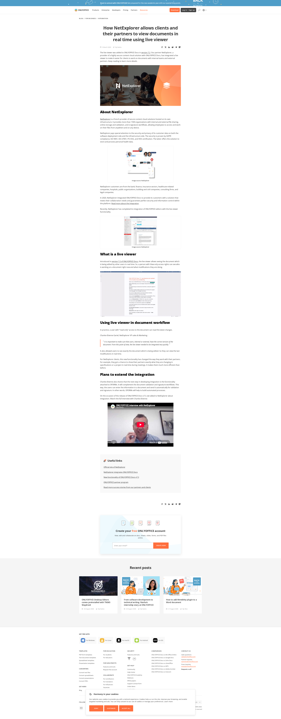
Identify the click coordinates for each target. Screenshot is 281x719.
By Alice (185, 609)
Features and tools (109, 667)
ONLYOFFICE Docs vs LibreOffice (162, 663)
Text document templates (87, 658)
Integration (103, 18)
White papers (131, 681)
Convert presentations (86, 678)
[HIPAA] (129, 659)
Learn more (168, 701)
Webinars (130, 678)
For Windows (90, 640)
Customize (111, 708)
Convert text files (84, 672)
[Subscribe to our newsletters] (81, 708)
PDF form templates (85, 655)
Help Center (131, 672)
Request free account (110, 670)
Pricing (125, 10)
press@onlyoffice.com (188, 666)
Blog (81, 18)
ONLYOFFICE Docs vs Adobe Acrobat (163, 669)
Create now (161, 545)
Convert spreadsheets (86, 675)
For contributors (108, 679)
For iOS (160, 640)
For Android (144, 640)
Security (130, 651)
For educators (107, 658)
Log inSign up (188, 10)
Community (131, 669)
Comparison (156, 651)
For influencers (108, 685)
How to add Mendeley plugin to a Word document (181, 601)
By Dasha (118, 47)
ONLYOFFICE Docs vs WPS (159, 666)
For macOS (125, 640)
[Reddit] (172, 47)
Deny (96, 708)
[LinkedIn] (169, 47)
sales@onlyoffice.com (188, 657)
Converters (83, 669)
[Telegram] (176, 47)
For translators (108, 682)
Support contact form (134, 684)
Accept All (126, 708)
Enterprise (105, 10)
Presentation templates (86, 663)
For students (107, 655)
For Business (90, 18)
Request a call (186, 669)
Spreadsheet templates (86, 660)
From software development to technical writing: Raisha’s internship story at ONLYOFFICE (139, 602)
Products (95, 10)
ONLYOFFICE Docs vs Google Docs (162, 658)
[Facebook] (162, 47)
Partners (134, 10)
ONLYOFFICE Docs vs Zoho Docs (161, 660)
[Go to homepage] (82, 10)
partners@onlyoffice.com (189, 662)
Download (174, 10)
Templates (83, 651)
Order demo (131, 686)
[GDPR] (134, 659)
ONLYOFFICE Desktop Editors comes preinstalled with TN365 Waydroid (96, 602)
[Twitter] (165, 47)
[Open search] (199, 10)
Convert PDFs (83, 681)
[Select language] (204, 10)
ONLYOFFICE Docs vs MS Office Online (163, 655)
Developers (116, 10)
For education (109, 651)
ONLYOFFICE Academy (134, 675)
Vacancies (106, 687)
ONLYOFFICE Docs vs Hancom (161, 672)
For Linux (108, 640)
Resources (144, 10)
